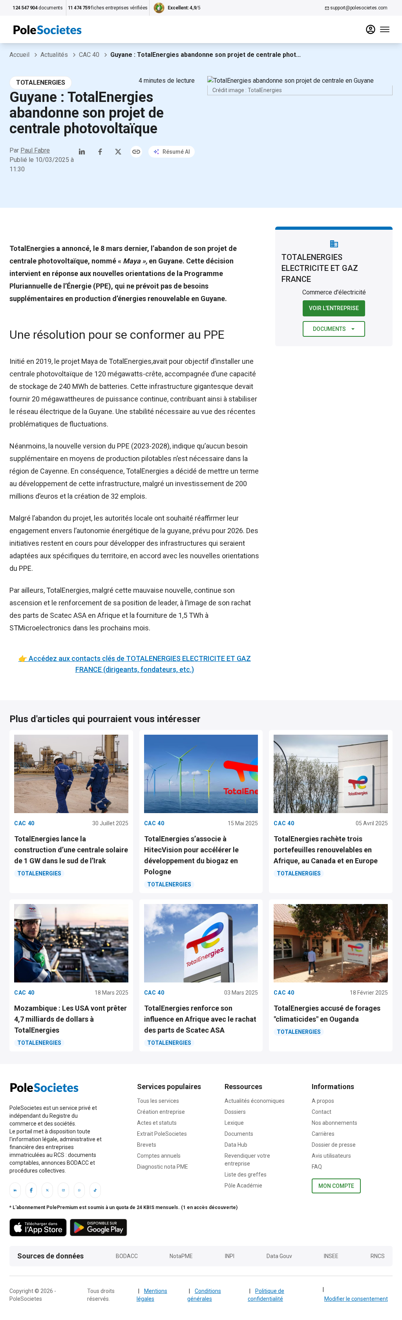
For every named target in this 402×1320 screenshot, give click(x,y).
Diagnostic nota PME (162, 1167)
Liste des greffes (246, 1174)
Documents (329, 329)
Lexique (234, 1123)
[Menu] (384, 29)
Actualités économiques (255, 1101)
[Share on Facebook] (100, 152)
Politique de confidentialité (266, 1295)
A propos (323, 1101)
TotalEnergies (130, 361)
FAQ (317, 1167)
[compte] (370, 29)
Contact (321, 1112)
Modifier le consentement (356, 1299)
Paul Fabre (35, 150)
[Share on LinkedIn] (82, 152)
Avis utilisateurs (331, 1156)
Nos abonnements (334, 1123)
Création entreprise (161, 1112)
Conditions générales (204, 1295)
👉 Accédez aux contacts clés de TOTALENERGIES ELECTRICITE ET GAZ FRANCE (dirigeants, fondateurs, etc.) (134, 664)
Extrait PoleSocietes (162, 1134)
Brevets (146, 1145)
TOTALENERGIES (40, 82)
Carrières (323, 1134)
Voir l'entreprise (334, 308)
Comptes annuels (159, 1156)
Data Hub (236, 1145)
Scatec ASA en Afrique (85, 615)
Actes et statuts (157, 1123)
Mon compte (336, 1186)
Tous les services (158, 1101)
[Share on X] (118, 152)
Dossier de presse (334, 1145)
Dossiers (235, 1112)
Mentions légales (152, 1295)
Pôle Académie (243, 1185)
